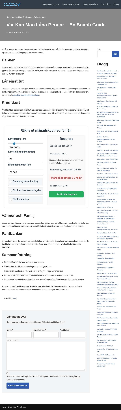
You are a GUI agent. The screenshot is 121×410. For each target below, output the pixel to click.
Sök (99, 49)
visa (14, 298)
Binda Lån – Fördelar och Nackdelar (107, 150)
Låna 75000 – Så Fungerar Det (106, 355)
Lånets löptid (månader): (21, 151)
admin (11, 32)
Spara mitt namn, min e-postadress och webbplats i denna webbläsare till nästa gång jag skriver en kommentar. (43, 378)
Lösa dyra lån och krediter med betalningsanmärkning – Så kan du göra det (107, 202)
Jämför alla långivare (66, 194)
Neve (4, 407)
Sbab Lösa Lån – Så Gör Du (105, 346)
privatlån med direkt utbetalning (26, 95)
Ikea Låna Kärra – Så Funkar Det (106, 233)
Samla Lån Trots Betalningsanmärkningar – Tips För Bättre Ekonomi (107, 95)
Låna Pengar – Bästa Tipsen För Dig (107, 159)
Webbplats (64, 330)
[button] (58, 4)
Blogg (116, 4)
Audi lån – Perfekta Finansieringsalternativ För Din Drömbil (106, 139)
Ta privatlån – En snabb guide (105, 258)
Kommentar (11, 341)
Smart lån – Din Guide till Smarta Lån (107, 173)
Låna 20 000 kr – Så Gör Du (105, 207)
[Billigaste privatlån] (12, 4)
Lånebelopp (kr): (17, 138)
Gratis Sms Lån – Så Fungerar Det (107, 273)
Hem (8, 17)
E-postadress (39, 330)
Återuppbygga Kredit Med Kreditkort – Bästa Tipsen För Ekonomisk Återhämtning (108, 114)
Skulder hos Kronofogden (27, 190)
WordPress (21, 407)
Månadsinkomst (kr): (19, 164)
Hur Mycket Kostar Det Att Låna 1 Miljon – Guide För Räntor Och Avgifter (107, 301)
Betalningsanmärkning (25, 181)
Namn (9, 330)
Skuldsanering (21, 199)
